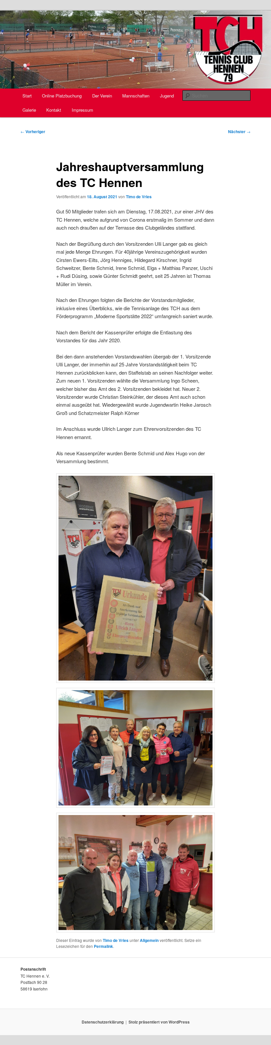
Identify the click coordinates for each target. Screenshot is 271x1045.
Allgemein (149, 940)
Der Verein (102, 96)
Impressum (82, 110)
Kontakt (53, 110)
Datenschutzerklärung (103, 1022)
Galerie (29, 110)
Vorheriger (32, 131)
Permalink (103, 946)
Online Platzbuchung (62, 96)
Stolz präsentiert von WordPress (159, 1022)
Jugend (167, 96)
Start (27, 96)
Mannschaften (135, 96)
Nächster (239, 131)
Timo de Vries (139, 197)
